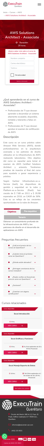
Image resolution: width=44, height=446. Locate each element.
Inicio (5, 12)
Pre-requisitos (30, 211)
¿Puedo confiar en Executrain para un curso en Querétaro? (21, 278)
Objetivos (11, 211)
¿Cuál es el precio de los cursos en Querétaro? (19, 246)
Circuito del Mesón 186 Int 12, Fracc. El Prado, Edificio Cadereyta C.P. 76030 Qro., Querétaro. (23, 416)
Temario (22, 217)
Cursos (12, 12)
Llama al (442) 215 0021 (12, 443)
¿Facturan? (16, 285)
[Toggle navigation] (39, 4)
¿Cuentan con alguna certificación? (18, 293)
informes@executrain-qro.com (22, 425)
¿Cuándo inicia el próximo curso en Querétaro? (20, 255)
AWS (19, 12)
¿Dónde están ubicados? (21, 262)
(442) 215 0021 (16, 431)
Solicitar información (22, 81)
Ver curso (12, 325)
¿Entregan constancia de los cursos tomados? (21, 270)
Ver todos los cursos (22, 388)
